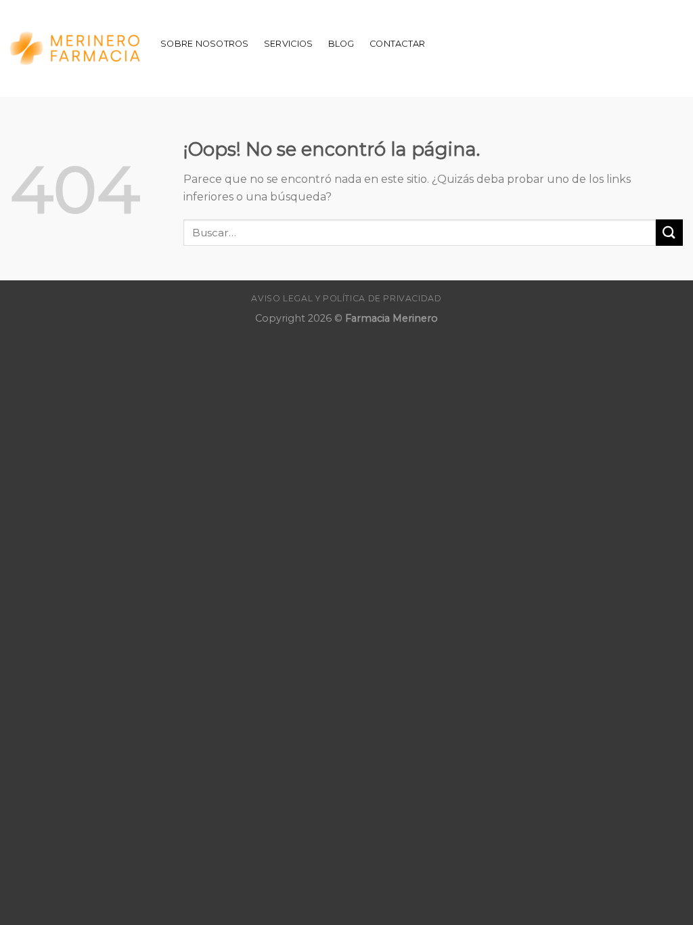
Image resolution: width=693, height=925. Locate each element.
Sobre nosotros (204, 44)
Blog (341, 44)
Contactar (397, 44)
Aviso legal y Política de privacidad (346, 298)
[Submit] (669, 232)
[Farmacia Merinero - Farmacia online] (75, 48)
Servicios (288, 44)
